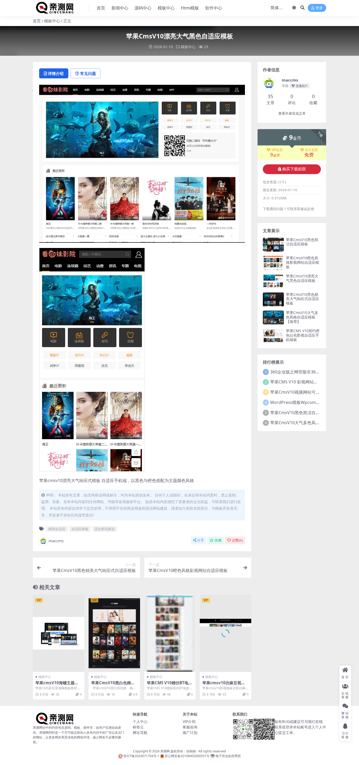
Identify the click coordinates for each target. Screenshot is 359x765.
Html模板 (190, 8)
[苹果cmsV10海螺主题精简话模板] (58, 633)
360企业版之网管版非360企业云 (300, 372)
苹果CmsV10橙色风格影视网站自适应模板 (302, 262)
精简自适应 (56, 528)
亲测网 (165, 751)
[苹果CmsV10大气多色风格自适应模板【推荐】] (273, 318)
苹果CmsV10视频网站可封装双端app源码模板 (313, 392)
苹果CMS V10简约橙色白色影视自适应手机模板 (303, 335)
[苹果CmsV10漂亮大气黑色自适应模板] (273, 281)
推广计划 (190, 732)
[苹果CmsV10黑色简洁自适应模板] (273, 245)
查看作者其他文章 (292, 113)
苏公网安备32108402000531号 (187, 756)
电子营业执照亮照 (228, 756)
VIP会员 (277, 150)
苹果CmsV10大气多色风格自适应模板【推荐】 (302, 317)
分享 (200, 540)
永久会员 (311, 150)
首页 (101, 8)
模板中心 (166, 8)
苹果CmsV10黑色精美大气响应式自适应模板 (302, 299)
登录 (319, 8)
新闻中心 (119, 8)
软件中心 (213, 8)
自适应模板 (80, 528)
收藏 (218, 540)
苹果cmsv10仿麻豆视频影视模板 (223, 685)
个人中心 (140, 721)
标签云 (138, 727)
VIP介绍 (189, 721)
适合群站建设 (104, 528)
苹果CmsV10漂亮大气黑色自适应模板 (302, 278)
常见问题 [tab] (88, 73)
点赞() (237, 540)
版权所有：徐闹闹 (183, 751)
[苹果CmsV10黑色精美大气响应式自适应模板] (273, 299)
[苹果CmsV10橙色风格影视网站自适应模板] (273, 263)
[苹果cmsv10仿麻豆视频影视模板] (225, 633)
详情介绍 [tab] (56, 73)
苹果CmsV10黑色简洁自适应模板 (302, 242)
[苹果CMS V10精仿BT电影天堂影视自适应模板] (170, 633)
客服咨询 (190, 727)
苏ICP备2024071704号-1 (141, 756)
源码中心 (143, 8)
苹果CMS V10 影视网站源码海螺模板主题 (308, 382)
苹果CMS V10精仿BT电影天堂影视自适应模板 (169, 685)
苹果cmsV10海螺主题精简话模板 (57, 685)
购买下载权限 (294, 169)
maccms (56, 540)
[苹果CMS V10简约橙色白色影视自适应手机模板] (273, 336)
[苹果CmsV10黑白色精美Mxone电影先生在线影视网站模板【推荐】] (114, 633)
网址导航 (140, 732)
